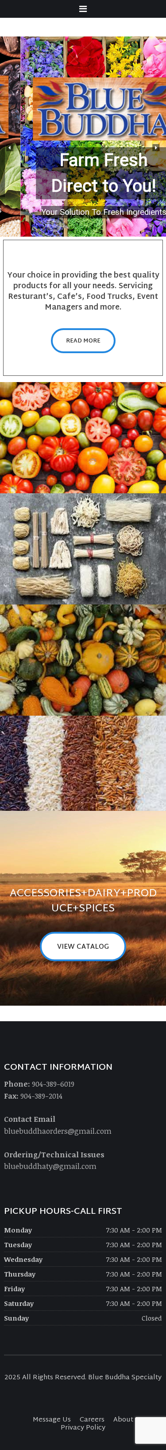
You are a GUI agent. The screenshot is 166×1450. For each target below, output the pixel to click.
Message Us (52, 1420)
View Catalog (83, 947)
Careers (92, 1420)
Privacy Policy (83, 1428)
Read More (83, 341)
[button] (10, 147)
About (123, 1420)
